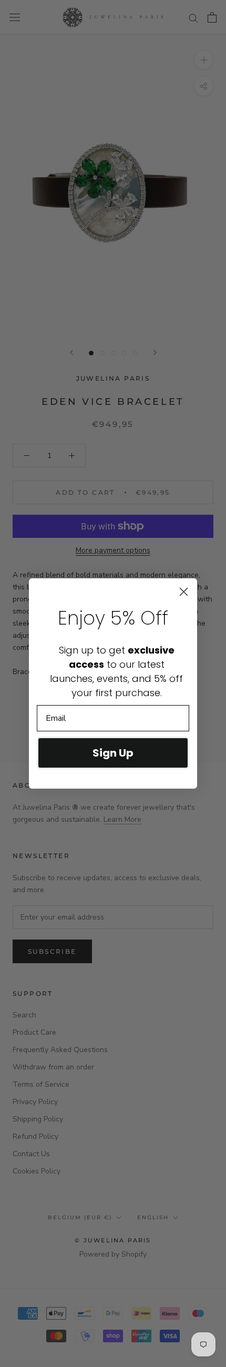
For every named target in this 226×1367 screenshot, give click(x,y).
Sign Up (113, 753)
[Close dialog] (183, 592)
